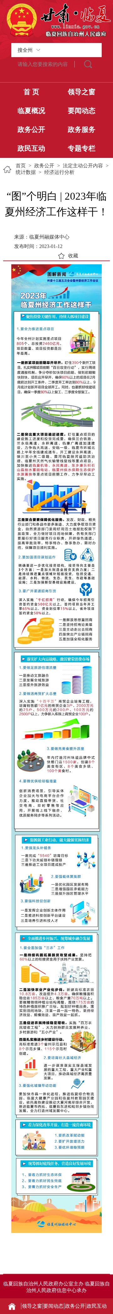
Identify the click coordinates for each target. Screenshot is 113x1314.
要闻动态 (81, 111)
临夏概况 (31, 111)
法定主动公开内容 (83, 165)
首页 (21, 165)
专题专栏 (81, 148)
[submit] (88, 64)
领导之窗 (81, 92)
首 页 (31, 92)
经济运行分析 (59, 172)
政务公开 (31, 129)
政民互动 (31, 148)
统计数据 (26, 172)
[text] (43, 64)
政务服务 (81, 129)
